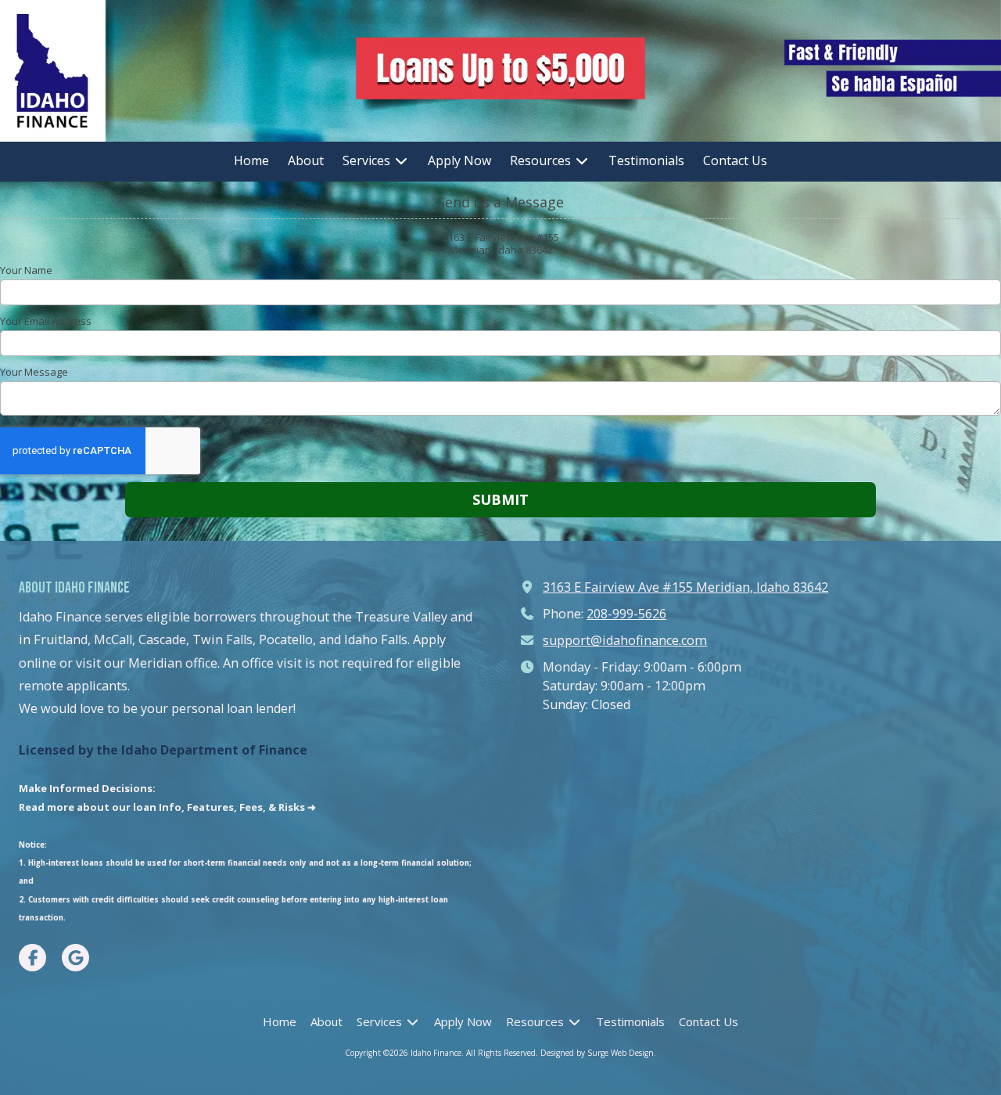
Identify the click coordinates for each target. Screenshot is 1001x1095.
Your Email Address (45, 321)
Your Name (26, 270)
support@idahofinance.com (625, 640)
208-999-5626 (626, 613)
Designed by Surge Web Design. (598, 1052)
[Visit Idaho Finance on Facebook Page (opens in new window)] (32, 957)
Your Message (34, 372)
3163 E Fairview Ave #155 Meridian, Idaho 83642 (685, 587)
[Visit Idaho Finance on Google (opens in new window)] (75, 957)
